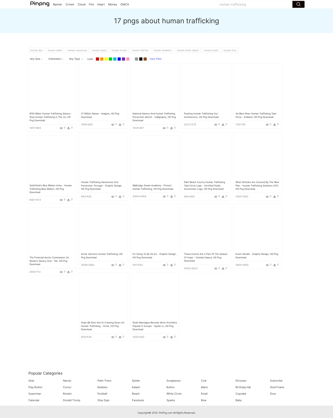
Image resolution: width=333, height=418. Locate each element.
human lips (36, 50)
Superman (34, 393)
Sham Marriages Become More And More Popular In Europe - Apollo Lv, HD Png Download (155, 326)
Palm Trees (104, 380)
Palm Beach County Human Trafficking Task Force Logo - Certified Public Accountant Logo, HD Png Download (204, 185)
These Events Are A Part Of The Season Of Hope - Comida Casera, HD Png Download (206, 257)
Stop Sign (103, 400)
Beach (136, 393)
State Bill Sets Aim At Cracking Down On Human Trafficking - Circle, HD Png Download (103, 326)
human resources (77, 50)
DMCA (125, 4)
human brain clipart (188, 50)
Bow (203, 400)
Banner (57, 4)
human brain (211, 50)
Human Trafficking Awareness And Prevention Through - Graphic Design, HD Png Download (101, 185)
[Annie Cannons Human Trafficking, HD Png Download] (103, 227)
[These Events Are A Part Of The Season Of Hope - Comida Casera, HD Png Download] (206, 227)
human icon (230, 50)
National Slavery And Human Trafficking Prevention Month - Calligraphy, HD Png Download (154, 117)
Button (170, 387)
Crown (70, 4)
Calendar (34, 400)
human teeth (55, 50)
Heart (101, 4)
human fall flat (140, 50)
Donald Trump (71, 400)
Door (273, 393)
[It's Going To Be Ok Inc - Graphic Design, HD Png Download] (155, 227)
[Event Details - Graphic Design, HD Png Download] (258, 227)
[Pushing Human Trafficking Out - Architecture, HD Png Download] (206, 87)
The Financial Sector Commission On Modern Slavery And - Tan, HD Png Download (49, 261)
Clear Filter (156, 58)
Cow (204, 380)
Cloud (82, 4)
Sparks (170, 400)
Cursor (67, 387)
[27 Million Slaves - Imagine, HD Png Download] (103, 87)
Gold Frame (277, 387)
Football (102, 393)
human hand (99, 50)
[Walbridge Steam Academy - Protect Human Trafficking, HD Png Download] (155, 159)
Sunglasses (173, 380)
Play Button (35, 387)
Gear (31, 380)
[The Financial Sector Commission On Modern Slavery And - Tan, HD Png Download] (51, 231)
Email (204, 393)
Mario (204, 387)
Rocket (67, 393)
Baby (239, 400)
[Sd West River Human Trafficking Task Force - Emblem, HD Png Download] (258, 87)
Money (112, 4)
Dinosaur (241, 380)
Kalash (136, 387)
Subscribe (276, 380)
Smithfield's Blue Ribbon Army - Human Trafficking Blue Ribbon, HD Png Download (50, 189)
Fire (91, 4)
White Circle (174, 393)
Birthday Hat (243, 387)
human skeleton (163, 50)
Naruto (67, 380)
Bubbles (102, 387)
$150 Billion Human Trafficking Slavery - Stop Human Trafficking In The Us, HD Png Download (50, 117)
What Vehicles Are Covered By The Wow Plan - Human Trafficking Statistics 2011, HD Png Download (257, 185)
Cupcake (241, 393)
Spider (136, 380)
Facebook (138, 400)
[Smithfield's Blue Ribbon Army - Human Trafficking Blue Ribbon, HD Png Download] (51, 159)
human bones (119, 50)
